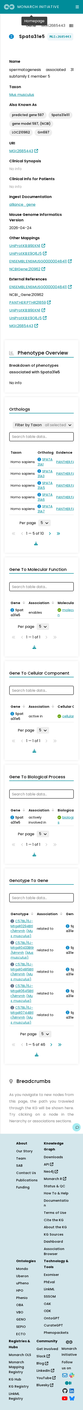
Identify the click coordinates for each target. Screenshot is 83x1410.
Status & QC (54, 1186)
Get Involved (47, 1349)
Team (21, 1158)
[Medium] (68, 1382)
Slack (41, 1356)
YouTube (44, 1378)
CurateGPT (53, 1325)
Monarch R (53, 1179)
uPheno (22, 1283)
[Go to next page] (49, 533)
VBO (19, 1312)
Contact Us (26, 1173)
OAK (47, 1304)
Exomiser (51, 1274)
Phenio (22, 1298)
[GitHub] (65, 1390)
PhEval (49, 1282)
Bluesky (43, 1385)
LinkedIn (43, 1370)
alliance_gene (22, 204)
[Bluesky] (71, 1398)
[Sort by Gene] (23, 602)
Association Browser (54, 1251)
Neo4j (49, 1171)
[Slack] (71, 1375)
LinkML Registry (16, 1396)
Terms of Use (55, 1212)
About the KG (55, 1227)
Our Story (24, 1151)
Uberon (22, 1276)
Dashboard (53, 1241)
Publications (27, 1180)
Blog (40, 1363)
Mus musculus (21, 94)
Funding (23, 1187)
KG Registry (19, 1386)
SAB (19, 1165)
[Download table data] (35, 543)
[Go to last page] (57, 533)
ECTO (21, 1334)
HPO (19, 1290)
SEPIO (21, 1326)
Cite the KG (54, 1220)
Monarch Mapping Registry (16, 1367)
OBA (19, 1305)
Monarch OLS (20, 1355)
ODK (47, 1311)
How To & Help (56, 1193)
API (47, 1164)
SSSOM (50, 1296)
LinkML (49, 1289)
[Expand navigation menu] (77, 7)
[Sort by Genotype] (31, 913)
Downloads (53, 1157)
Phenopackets (56, 1332)
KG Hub (15, 1379)
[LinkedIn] (71, 1390)
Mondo (22, 1268)
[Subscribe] (64, 1375)
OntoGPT (51, 1318)
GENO (21, 1319)
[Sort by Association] (52, 602)
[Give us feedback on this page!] (76, 1127)
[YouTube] (65, 1398)
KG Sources (53, 1234)
